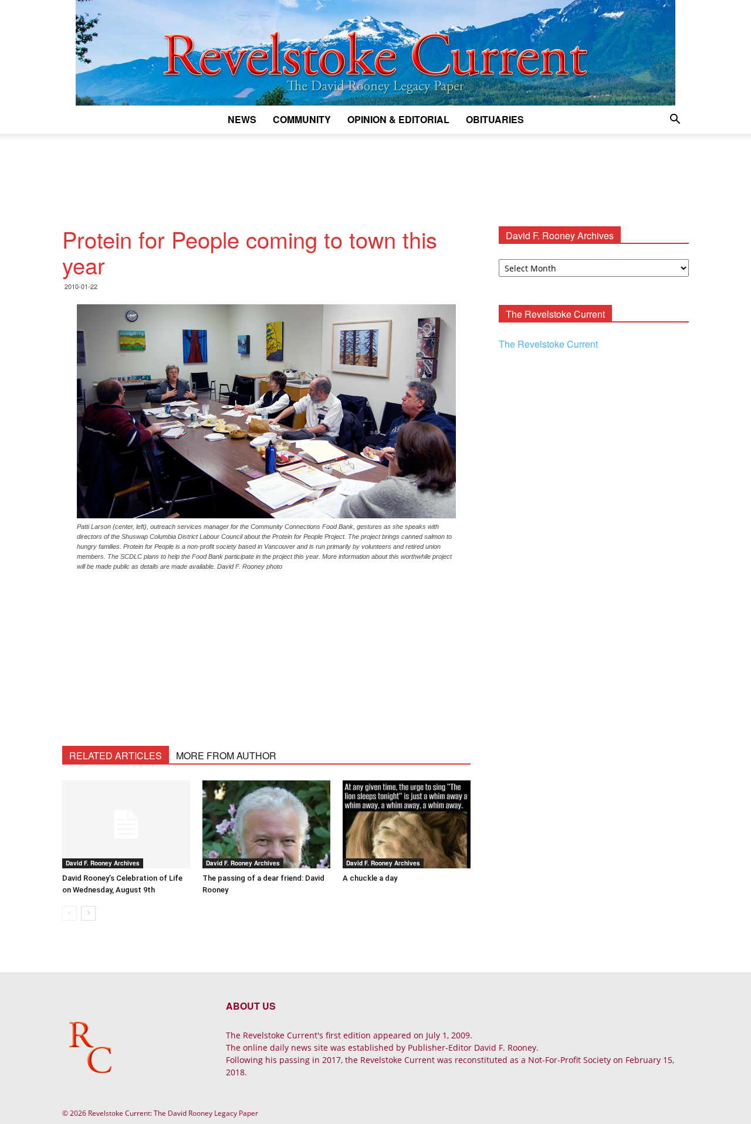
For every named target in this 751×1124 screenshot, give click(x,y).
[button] (675, 120)
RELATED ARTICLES (115, 755)
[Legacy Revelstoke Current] (375, 53)
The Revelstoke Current (548, 344)
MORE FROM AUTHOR (226, 755)
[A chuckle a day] (407, 824)
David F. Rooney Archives (103, 863)
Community (302, 119)
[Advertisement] (375, 174)
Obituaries (495, 119)
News (242, 119)
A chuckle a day (370, 878)
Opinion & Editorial (398, 119)
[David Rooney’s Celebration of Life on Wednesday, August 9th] (126, 824)
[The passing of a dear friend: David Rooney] (266, 824)
